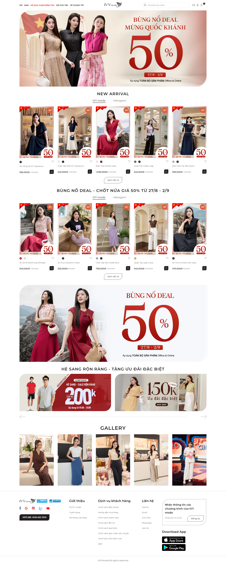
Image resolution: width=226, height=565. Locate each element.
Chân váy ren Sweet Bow (107, 263)
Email (144, 512)
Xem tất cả (113, 180)
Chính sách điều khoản (108, 507)
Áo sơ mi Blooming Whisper (32, 263)
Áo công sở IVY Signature (31, 166)
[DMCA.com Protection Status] (42, 501)
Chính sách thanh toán (108, 517)
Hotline (145, 507)
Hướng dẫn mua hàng (108, 512)
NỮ (20, 5)
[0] (201, 5)
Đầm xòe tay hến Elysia (183, 166)
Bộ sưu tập (62, 5)
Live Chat (146, 517)
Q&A (100, 544)
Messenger (147, 523)
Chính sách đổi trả (106, 523)
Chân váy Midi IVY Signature (71, 166)
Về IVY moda (75, 507)
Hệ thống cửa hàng (78, 517)
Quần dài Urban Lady (144, 166)
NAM (26, 5)
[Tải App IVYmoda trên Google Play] (174, 547)
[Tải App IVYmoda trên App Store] (173, 539)
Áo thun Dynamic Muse (69, 263)
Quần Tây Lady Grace (143, 263)
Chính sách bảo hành (107, 528)
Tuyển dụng (74, 512)
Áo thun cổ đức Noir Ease (184, 263)
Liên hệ (145, 528)
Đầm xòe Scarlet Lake (106, 166)
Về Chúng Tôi (77, 5)
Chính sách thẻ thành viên (110, 538)
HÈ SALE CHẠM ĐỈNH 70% (42, 5)
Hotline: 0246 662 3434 (34, 517)
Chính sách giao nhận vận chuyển (113, 533)
